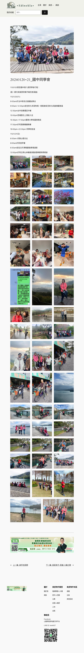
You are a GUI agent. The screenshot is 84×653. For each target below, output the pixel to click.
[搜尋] (45, 12)
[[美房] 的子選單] (53, 5)
